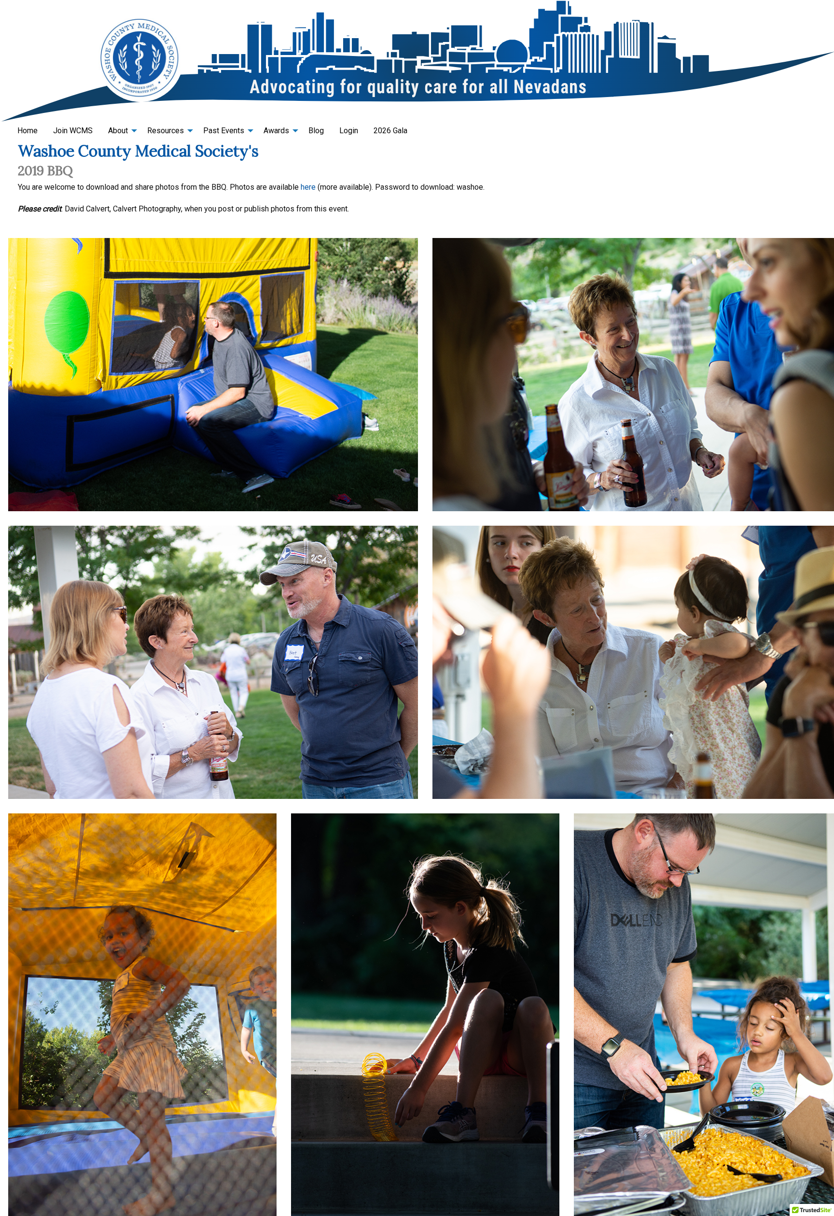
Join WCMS (73, 130)
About (118, 130)
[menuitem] (27, 131)
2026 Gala (390, 130)
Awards (276, 130)
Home (27, 130)
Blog (316, 130)
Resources (165, 130)
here (308, 187)
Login (348, 130)
